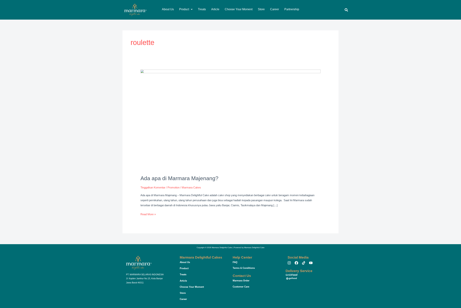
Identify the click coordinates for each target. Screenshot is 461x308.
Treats (202, 9)
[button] (185, 9)
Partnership (291, 9)
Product (184, 9)
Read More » (148, 214)
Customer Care (241, 286)
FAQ (235, 262)
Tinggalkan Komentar (152, 187)
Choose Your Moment (238, 9)
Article (215, 9)
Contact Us (242, 276)
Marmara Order (241, 280)
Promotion (173, 187)
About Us (168, 9)
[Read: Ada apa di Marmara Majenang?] (230, 120)
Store (261, 9)
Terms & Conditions (244, 268)
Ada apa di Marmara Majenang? (179, 178)
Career (274, 9)
